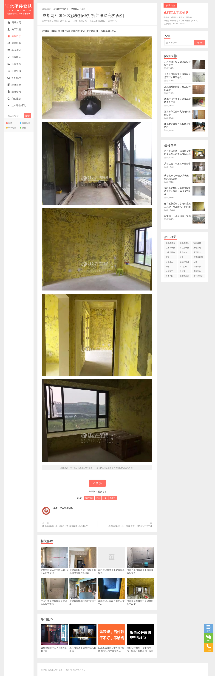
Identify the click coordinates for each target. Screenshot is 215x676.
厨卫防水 (197, 252)
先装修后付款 (198, 257)
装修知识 (16, 70)
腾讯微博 (26, 123)
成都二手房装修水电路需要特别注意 (140, 571)
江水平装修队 (66, 508)
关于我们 (16, 29)
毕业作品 (16, 50)
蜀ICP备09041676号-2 (75, 669)
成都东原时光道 (184, 276)
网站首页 (16, 22)
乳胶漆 (182, 271)
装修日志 (16, 36)
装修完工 (169, 271)
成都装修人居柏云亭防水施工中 (111, 602)
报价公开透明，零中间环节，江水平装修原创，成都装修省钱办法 (140, 650)
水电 (105, 498)
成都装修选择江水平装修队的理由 (54, 649)
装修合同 (16, 91)
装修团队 (16, 57)
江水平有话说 (18, 105)
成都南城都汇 (184, 262)
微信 (24, 127)
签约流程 (16, 77)
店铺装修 (197, 271)
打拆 (98, 498)
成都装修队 (100, 20)
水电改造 (197, 247)
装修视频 (16, 43)
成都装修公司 (170, 243)
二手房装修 (170, 252)
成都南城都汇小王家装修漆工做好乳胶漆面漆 (130, 525)
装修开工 (169, 261)
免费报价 (16, 98)
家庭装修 (197, 242)
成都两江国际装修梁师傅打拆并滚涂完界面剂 (83, 15)
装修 (167, 266)
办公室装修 (184, 247)
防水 (181, 257)
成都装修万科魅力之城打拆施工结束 (140, 602)
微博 (10, 123)
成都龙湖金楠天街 (198, 276)
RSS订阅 (12, 127)
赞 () (99, 483)
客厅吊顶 (183, 252)
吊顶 (167, 257)
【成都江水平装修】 (19, 9)
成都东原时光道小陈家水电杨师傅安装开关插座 (82, 571)
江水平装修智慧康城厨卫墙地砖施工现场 (54, 602)
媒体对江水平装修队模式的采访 (82, 649)
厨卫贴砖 (183, 266)
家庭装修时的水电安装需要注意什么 (111, 571)
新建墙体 (197, 266)
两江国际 (89, 498)
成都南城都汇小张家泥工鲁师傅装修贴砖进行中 (65, 525)
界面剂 (112, 498)
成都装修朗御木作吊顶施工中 (82, 602)
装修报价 (16, 84)
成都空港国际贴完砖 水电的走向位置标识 (54, 571)
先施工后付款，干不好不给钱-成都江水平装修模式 (111, 649)
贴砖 (195, 261)
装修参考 (16, 63)
